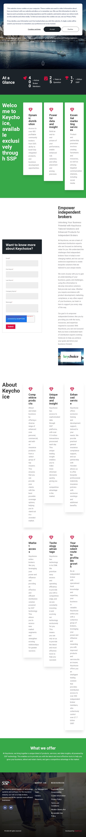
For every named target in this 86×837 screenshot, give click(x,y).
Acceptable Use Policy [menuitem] (57, 814)
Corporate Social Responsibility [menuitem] (57, 790)
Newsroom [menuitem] (39, 799)
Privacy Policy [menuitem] (56, 799)
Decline (70, 29)
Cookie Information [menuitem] (58, 796)
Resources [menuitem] (57, 783)
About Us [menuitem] (40, 783)
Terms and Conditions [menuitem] (55, 804)
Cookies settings (34, 29)
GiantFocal (78, 831)
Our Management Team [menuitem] (41, 790)
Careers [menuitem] (38, 796)
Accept (52, 29)
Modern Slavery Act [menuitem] (58, 810)
